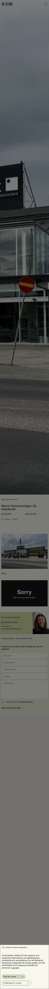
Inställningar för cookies (12, 983)
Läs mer (15, 967)
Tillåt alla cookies (9, 977)
